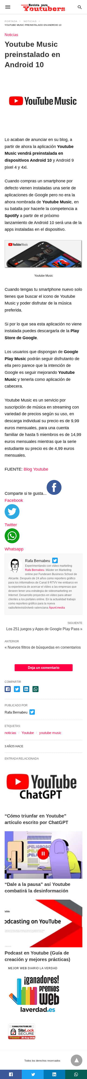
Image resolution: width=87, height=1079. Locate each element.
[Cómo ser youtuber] (43, 7)
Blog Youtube (36, 469)
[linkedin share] (26, 689)
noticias (10, 733)
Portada (11, 21)
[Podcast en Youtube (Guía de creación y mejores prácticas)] (43, 923)
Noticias (30, 21)
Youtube (28, 733)
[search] (79, 7)
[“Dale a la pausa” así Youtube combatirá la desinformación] (43, 855)
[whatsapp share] (35, 689)
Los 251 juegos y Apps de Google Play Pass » (44, 628)
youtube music (50, 733)
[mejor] (34, 1012)
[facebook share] (8, 689)
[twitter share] (17, 689)
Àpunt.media (57, 607)
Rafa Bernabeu (34, 570)
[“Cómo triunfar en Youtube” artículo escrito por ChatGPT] (43, 786)
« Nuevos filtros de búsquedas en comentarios (43, 647)
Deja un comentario (43, 668)
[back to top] (76, 1060)
